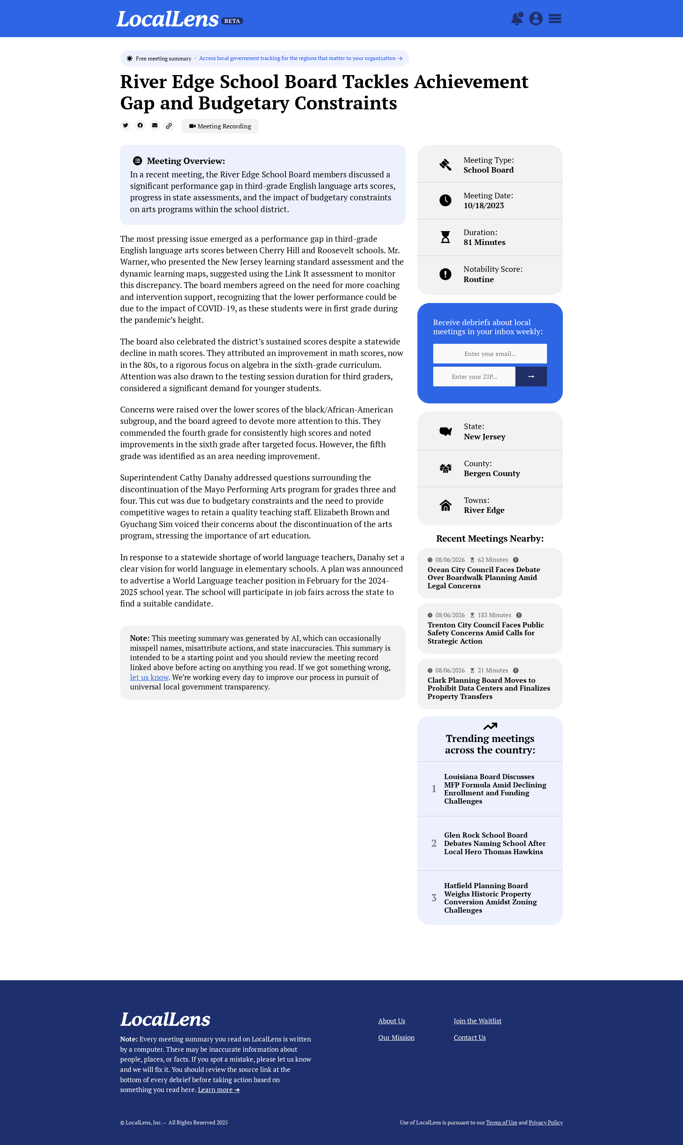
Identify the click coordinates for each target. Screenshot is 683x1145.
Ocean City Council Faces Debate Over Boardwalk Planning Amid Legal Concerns (484, 577)
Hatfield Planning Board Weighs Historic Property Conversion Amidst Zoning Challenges (490, 897)
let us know (149, 677)
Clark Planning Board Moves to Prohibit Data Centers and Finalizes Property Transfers (489, 688)
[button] (125, 125)
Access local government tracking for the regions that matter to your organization (297, 58)
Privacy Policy (546, 1122)
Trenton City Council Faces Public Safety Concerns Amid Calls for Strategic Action (486, 633)
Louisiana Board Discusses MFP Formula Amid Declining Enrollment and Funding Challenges (495, 788)
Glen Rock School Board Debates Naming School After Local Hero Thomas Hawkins (495, 843)
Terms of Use (501, 1122)
